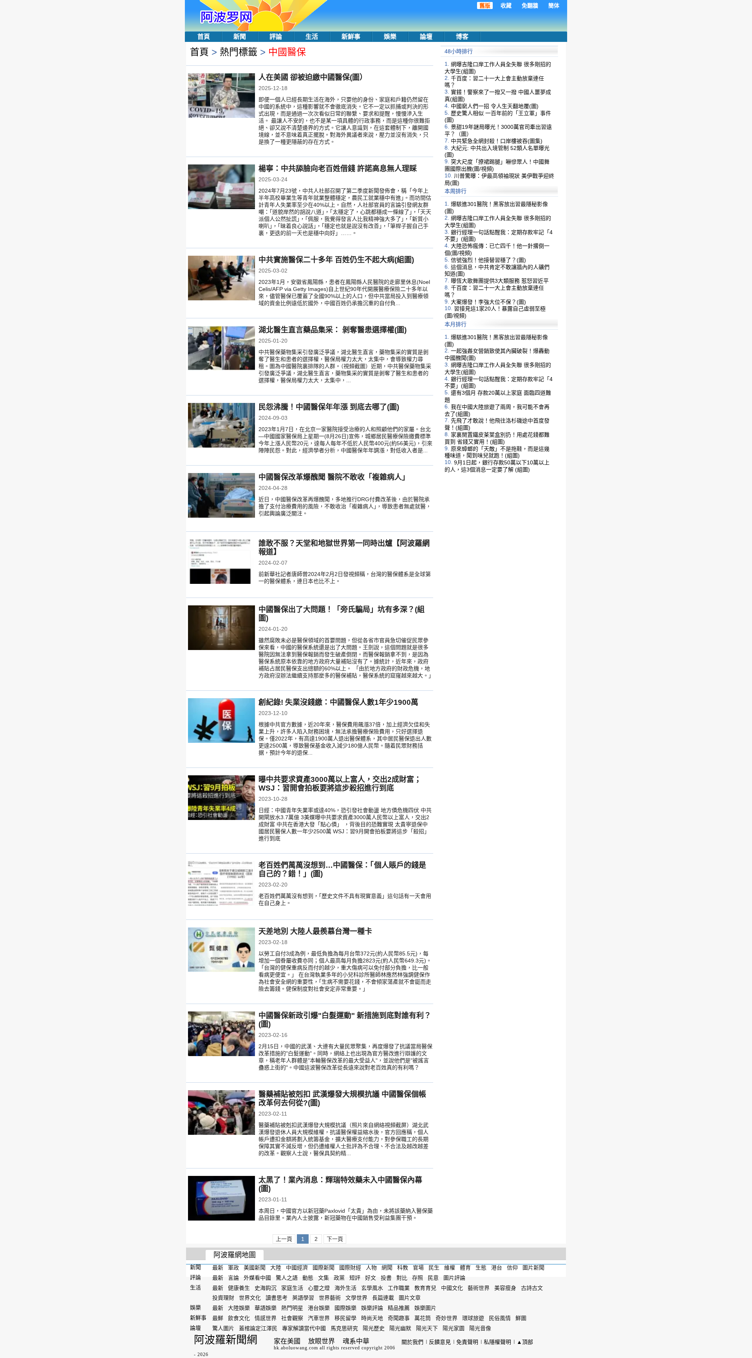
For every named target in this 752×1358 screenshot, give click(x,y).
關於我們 (412, 1342)
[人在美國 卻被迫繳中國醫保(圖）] (221, 96)
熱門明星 (292, 1308)
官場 (418, 1267)
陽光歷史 (374, 1328)
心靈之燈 (319, 1287)
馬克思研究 (344, 1328)
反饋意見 (440, 1342)
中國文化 (452, 1287)
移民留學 (345, 1318)
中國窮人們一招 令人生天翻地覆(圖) (495, 106)
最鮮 (217, 1318)
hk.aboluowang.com (296, 1348)
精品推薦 (399, 1308)
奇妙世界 (446, 1318)
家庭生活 (292, 1287)
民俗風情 (500, 1318)
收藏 (506, 5)
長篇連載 (383, 1298)
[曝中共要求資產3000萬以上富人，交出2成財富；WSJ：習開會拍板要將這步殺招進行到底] (221, 798)
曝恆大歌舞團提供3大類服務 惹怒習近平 (500, 281)
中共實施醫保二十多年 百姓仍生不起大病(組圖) (336, 260)
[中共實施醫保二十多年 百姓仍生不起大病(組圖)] (221, 279)
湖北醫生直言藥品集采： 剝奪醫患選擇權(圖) (332, 330)
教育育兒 (425, 1287)
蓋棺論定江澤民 (258, 1328)
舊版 (484, 5)
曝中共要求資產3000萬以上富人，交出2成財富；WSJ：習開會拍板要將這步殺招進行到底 (339, 783)
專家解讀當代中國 (304, 1328)
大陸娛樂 (239, 1308)
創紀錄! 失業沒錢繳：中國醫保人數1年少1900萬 (338, 702)
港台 (496, 1267)
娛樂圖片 (425, 1308)
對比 (401, 1278)
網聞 (386, 1267)
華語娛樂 (266, 1308)
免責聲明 (467, 1342)
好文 (370, 1278)
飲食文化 (239, 1318)
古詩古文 (532, 1287)
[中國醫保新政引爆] (221, 1034)
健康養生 (239, 1287)
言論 (233, 1278)
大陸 (275, 1267)
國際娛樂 (345, 1308)
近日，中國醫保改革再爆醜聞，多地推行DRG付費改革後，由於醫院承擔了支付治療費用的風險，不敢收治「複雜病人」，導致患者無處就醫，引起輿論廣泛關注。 (344, 506)
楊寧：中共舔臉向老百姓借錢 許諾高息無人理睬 (337, 168)
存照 (417, 1278)
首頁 (203, 36)
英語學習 (303, 1298)
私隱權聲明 (497, 1342)
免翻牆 (530, 5)
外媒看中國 (257, 1278)
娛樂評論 (372, 1308)
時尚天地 (372, 1318)
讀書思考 (276, 1298)
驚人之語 (287, 1278)
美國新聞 (255, 1267)
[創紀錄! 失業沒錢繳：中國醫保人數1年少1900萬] (221, 721)
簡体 (553, 5)
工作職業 (399, 1287)
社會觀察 (292, 1318)
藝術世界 (479, 1287)
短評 (354, 1278)
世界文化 (250, 1298)
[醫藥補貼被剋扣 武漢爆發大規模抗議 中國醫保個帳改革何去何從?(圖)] (221, 1113)
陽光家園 (454, 1328)
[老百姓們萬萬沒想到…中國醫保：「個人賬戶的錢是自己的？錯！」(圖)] (221, 884)
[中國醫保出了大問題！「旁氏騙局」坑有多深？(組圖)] (221, 628)
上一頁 (284, 1239)
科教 (402, 1267)
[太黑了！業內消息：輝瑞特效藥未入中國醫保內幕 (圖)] (221, 1199)
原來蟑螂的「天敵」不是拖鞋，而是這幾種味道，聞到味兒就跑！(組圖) (497, 452)
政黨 (339, 1278)
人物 (371, 1267)
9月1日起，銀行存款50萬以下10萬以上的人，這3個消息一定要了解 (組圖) (497, 466)
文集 (323, 1278)
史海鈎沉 (266, 1287)
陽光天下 (427, 1328)
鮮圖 (520, 1318)
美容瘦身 (505, 1287)
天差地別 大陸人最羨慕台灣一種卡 (315, 931)
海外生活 (345, 1287)
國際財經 (350, 1267)
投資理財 (223, 1298)
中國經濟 (297, 1267)
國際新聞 (323, 1267)
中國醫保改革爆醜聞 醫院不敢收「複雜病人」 (333, 477)
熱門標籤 (238, 52)
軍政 (233, 1267)
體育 (465, 1267)
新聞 (239, 36)
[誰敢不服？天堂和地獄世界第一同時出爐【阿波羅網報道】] (221, 562)
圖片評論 (454, 1278)
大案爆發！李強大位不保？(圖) (488, 301)
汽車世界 (319, 1318)
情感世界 (266, 1318)
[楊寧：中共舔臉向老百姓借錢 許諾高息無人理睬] (221, 187)
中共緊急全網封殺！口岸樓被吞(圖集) (496, 141)
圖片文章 (410, 1298)
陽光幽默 (400, 1328)
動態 (307, 1278)
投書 (386, 1278)
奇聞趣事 (399, 1318)
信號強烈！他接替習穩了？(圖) (488, 260)
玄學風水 (372, 1287)
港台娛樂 (319, 1308)
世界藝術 (330, 1298)
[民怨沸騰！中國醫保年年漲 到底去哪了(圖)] (221, 426)
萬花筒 (422, 1318)
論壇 (426, 36)
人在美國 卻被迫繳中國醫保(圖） (312, 77)
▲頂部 (525, 1342)
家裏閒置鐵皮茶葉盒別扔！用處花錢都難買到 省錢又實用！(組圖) (497, 438)
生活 (312, 36)
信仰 (512, 1267)
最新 (217, 1267)
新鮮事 (351, 36)
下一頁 (335, 1239)
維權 (449, 1267)
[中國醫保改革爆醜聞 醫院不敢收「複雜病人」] (221, 496)
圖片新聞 (533, 1267)
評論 (275, 36)
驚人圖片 (223, 1328)
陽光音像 (480, 1328)
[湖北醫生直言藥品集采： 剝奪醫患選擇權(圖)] (221, 349)
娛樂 (390, 36)
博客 (462, 36)
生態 (480, 1267)
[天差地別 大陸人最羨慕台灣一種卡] (221, 950)
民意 (433, 1278)
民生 (433, 1267)
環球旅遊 (473, 1318)
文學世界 (356, 1298)
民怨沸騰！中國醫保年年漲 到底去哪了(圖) (328, 407)
